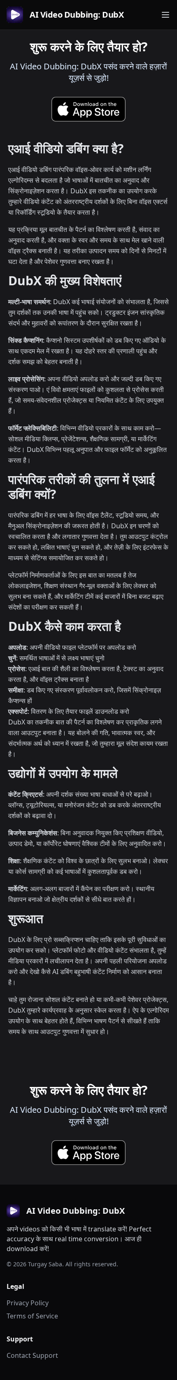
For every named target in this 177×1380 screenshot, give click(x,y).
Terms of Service (32, 1315)
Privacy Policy (28, 1302)
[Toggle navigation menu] (165, 15)
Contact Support (32, 1355)
